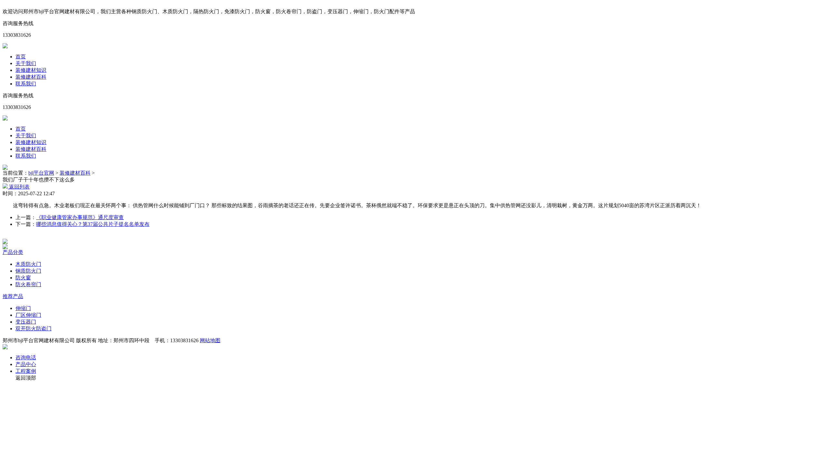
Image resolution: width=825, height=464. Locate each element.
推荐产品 (13, 296)
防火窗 (23, 277)
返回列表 (19, 186)
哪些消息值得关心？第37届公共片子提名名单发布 (93, 224)
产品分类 (13, 252)
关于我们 (25, 63)
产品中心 (25, 364)
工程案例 (25, 371)
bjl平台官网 (41, 173)
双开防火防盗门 (33, 328)
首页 (20, 56)
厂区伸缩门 (28, 315)
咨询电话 (25, 357)
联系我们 (25, 83)
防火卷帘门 (28, 284)
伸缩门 (23, 308)
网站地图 (210, 340)
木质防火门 (28, 264)
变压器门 (25, 321)
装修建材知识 (30, 70)
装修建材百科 (30, 77)
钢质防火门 (28, 271)
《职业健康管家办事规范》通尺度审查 (80, 217)
